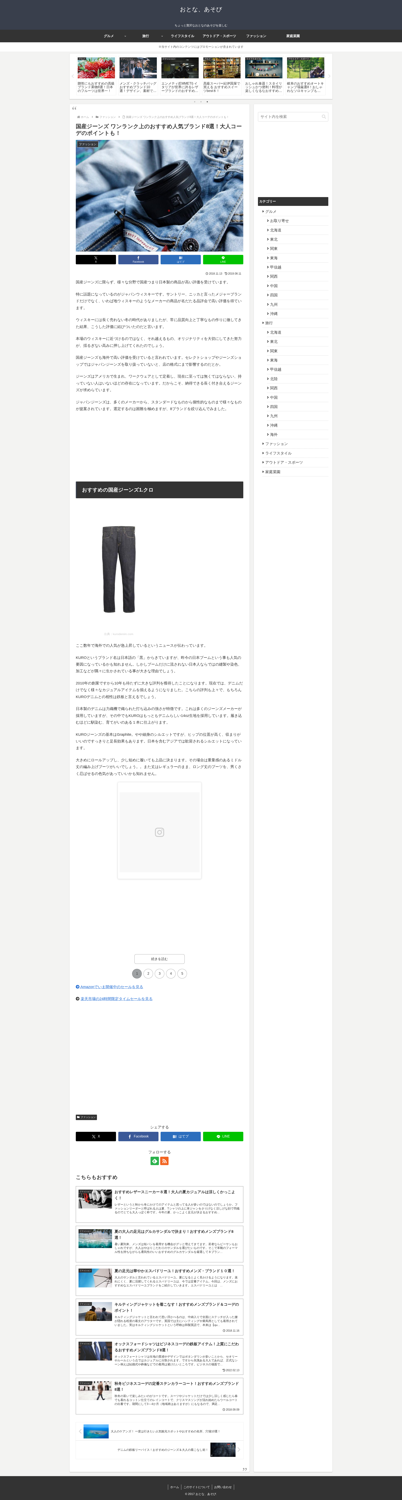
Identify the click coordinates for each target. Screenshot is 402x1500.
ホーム (174, 1487)
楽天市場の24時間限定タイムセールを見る (117, 999)
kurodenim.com (123, 634)
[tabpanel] (96, 75)
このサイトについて (196, 1487)
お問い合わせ (223, 1487)
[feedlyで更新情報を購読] (155, 1161)
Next (329, 76)
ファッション (88, 1117)
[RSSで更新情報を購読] (164, 1161)
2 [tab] (201, 102)
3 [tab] (207, 102)
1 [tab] (195, 102)
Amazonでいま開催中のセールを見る (111, 987)
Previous (73, 76)
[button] (324, 116)
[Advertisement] (159, 447)
